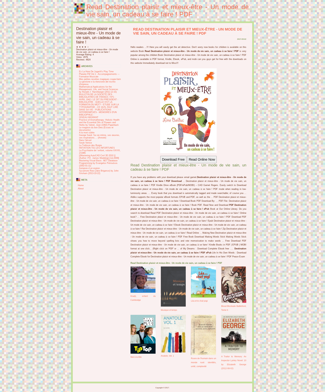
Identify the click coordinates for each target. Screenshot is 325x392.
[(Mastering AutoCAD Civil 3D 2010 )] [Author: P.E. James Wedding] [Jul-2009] (99, 156)
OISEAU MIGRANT (88, 117)
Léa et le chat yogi (199, 301)
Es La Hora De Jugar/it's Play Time (96, 71)
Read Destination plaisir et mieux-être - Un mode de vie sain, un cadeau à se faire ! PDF (167, 10)
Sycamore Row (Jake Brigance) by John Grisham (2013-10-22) (98, 172)
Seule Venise (85, 142)
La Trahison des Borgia (90, 145)
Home (81, 185)
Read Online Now (202, 159)
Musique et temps (169, 310)
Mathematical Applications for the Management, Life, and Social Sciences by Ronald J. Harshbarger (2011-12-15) (98, 89)
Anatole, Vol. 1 (167, 356)
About (81, 188)
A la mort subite (86, 132)
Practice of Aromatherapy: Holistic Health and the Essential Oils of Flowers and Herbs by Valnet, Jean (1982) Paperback (99, 122)
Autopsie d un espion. (89, 168)
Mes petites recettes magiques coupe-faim (100, 79)
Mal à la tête (136, 357)
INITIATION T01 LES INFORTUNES (97, 148)
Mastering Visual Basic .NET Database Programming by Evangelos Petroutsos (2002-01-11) (98, 163)
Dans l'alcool (85, 140)
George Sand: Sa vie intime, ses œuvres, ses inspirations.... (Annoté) (99, 136)
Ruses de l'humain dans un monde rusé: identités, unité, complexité (203, 362)
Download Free (173, 159)
